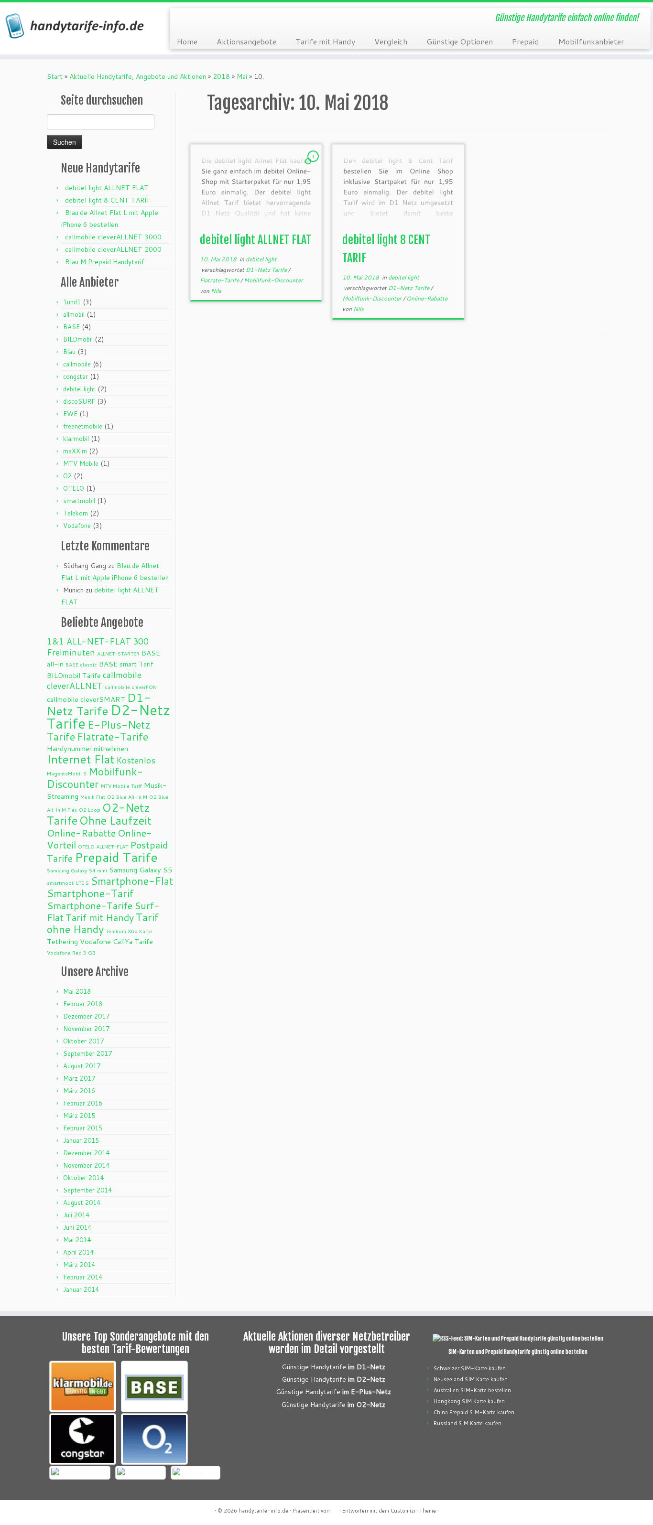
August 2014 (81, 1202)
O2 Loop (89, 809)
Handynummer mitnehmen (87, 748)
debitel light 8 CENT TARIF (108, 200)
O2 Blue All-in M (127, 796)
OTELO (73, 488)
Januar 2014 (81, 1289)
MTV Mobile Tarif (121, 785)
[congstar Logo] (83, 1439)
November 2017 (86, 1028)
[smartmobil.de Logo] (80, 1473)
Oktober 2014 (83, 1177)
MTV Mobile (80, 463)
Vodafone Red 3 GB (71, 952)
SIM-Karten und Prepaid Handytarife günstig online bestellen (518, 1352)
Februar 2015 (82, 1128)
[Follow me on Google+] (222, 19)
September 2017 (87, 1053)
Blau (69, 351)
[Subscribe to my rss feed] (183, 19)
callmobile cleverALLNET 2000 (113, 249)
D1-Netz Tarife (99, 704)
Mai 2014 (77, 1239)
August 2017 (81, 1066)
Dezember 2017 (86, 1016)
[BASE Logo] (154, 1386)
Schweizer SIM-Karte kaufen (470, 1368)
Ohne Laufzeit (115, 820)
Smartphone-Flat (132, 880)
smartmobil (79, 500)
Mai (242, 76)
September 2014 (87, 1190)
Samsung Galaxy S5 (140, 870)
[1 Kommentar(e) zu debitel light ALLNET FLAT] (314, 165)
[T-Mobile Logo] (195, 1473)
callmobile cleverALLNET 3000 (113, 237)
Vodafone (77, 525)
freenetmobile (82, 426)
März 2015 (79, 1115)
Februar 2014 (82, 1277)
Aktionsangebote (246, 41)
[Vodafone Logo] (140, 1473)
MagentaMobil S (67, 773)
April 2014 (78, 1252)
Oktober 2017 (83, 1041)
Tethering (62, 941)
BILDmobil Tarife (74, 675)
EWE (70, 413)
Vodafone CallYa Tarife (116, 941)
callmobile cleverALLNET (94, 680)
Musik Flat (92, 796)
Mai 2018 (77, 991)
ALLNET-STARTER (118, 653)
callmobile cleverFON (131, 686)
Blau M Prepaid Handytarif (104, 262)
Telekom (75, 513)
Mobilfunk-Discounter (95, 777)
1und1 (72, 302)
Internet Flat (80, 759)
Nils (216, 291)
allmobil (74, 314)
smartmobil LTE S (68, 882)
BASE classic (81, 664)
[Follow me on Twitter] (196, 19)
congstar (75, 376)
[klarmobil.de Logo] (83, 1386)
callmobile (77, 364)
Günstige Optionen (459, 41)
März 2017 (79, 1078)
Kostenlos (135, 760)
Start (55, 76)
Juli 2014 (76, 1215)
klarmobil (76, 438)
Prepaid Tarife (116, 857)
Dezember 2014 (86, 1153)
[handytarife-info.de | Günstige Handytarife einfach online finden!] (75, 26)
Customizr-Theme (413, 1510)
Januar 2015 (81, 1140)
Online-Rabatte (81, 832)
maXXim (75, 451)
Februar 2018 (82, 1003)
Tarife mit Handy (325, 41)
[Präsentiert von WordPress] (334, 1508)
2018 (221, 76)
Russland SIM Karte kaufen (467, 1423)
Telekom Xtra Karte (129, 930)
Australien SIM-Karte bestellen (472, 1390)
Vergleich (390, 41)
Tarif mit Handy (99, 917)
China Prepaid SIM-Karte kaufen (474, 1412)
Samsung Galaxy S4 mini (77, 870)
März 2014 (79, 1264)
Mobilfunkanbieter (591, 41)
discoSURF (79, 401)
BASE (71, 326)
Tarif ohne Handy (103, 923)
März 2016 (79, 1090)
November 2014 (86, 1165)
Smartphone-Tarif (90, 893)
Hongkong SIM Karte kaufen (469, 1401)
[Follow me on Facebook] (209, 19)
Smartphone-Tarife (89, 905)
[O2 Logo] (154, 1439)
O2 (67, 476)
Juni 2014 (77, 1227)
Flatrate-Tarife (112, 736)
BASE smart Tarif (126, 664)
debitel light (79, 389)
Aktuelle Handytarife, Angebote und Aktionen (137, 76)
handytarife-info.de (263, 1510)
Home (187, 41)
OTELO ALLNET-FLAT (103, 846)
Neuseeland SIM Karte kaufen (471, 1379)
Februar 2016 (82, 1103)
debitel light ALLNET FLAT (107, 188)
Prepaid (525, 41)
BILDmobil (78, 339)
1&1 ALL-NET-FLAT (89, 641)
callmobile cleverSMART (86, 699)
